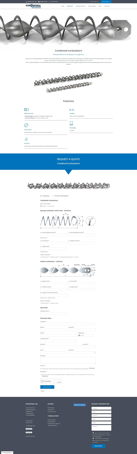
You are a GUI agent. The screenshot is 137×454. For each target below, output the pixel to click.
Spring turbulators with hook (54, 423)
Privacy (42, 365)
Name (42, 327)
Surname (71, 327)
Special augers (51, 409)
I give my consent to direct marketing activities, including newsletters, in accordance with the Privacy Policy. (67, 374)
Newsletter (43, 371)
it (90, 1)
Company (43, 321)
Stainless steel (54, 257)
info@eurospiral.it (29, 413)
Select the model (45, 203)
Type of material (45, 254)
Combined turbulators (52, 425)
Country (71, 350)
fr (97, 1)
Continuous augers (52, 411)
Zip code (85, 344)
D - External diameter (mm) (48, 232)
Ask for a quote (105, 1)
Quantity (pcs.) (44, 311)
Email (42, 333)
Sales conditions (29, 420)
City (41, 350)
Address (43, 344)
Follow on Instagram (80, 404)
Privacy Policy (98, 436)
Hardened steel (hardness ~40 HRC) (69, 257)
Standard (43, 206)
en (92, 1)
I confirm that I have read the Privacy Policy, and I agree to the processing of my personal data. (65, 368)
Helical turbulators (52, 419)
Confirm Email (44, 338)
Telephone (81, 333)
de (95, 1)
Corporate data (29, 422)
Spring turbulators (52, 421)
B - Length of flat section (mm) (49, 292)
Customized (51, 206)
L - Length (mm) (45, 246)
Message (42, 355)
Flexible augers (51, 407)
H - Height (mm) (45, 281)
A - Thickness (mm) (45, 287)
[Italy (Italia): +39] (79, 335)
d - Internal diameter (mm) (76, 232)
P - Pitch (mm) (44, 240)
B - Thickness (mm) (73, 240)
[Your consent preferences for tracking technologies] (7, 452)
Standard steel (45, 257)
